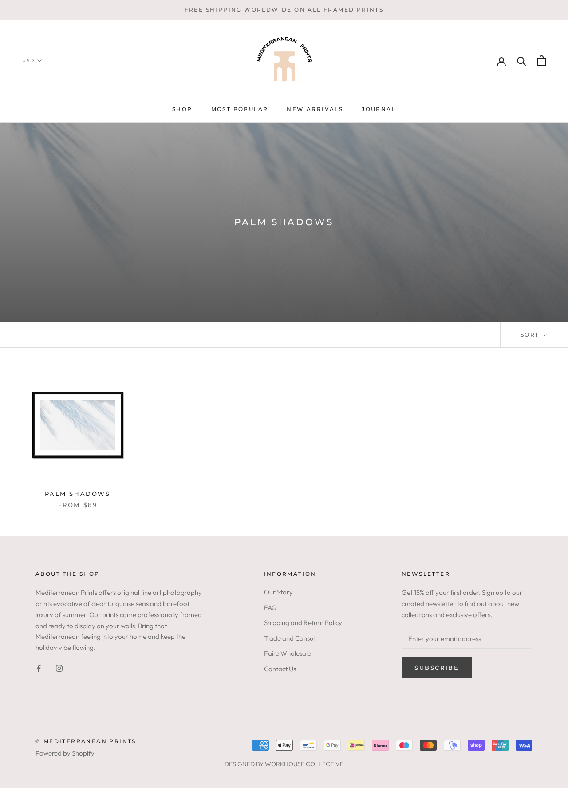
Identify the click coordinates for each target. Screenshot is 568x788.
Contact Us (280, 669)
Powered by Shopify (65, 753)
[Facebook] (39, 667)
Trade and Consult (290, 638)
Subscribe (436, 667)
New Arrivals (315, 109)
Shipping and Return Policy (303, 622)
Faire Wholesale (287, 653)
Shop (182, 109)
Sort (531, 334)
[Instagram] (59, 667)
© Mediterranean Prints (86, 741)
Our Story (278, 592)
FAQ (270, 607)
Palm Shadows (77, 493)
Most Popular (239, 109)
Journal (379, 109)
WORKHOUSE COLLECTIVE (304, 764)
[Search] (521, 60)
